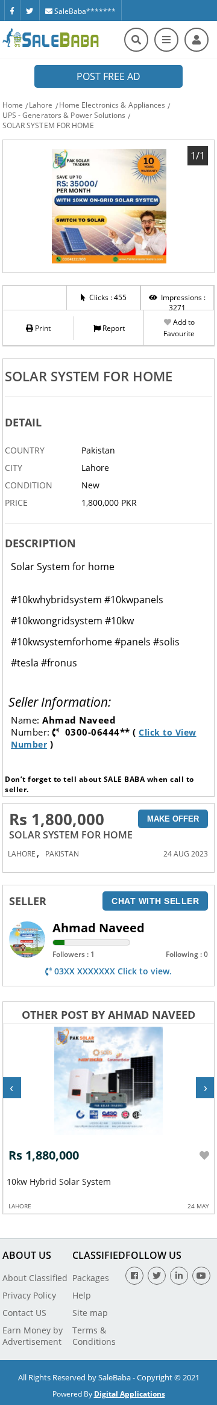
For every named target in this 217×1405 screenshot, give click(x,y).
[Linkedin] (179, 1276)
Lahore (41, 105)
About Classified (35, 1278)
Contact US (24, 1312)
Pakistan (62, 854)
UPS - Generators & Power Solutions (63, 115)
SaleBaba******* (84, 11)
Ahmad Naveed (98, 928)
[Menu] (166, 40)
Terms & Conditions (94, 1335)
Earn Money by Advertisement (32, 1335)
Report (113, 328)
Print (42, 328)
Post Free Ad (108, 76)
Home (12, 105)
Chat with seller (155, 901)
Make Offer (173, 818)
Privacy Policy (29, 1295)
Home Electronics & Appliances (112, 105)
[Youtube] (201, 1276)
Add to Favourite (179, 328)
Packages (90, 1278)
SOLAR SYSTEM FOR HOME (48, 125)
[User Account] (196, 40)
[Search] (136, 40)
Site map (90, 1312)
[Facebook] (12, 10)
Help (81, 1295)
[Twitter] (29, 10)
